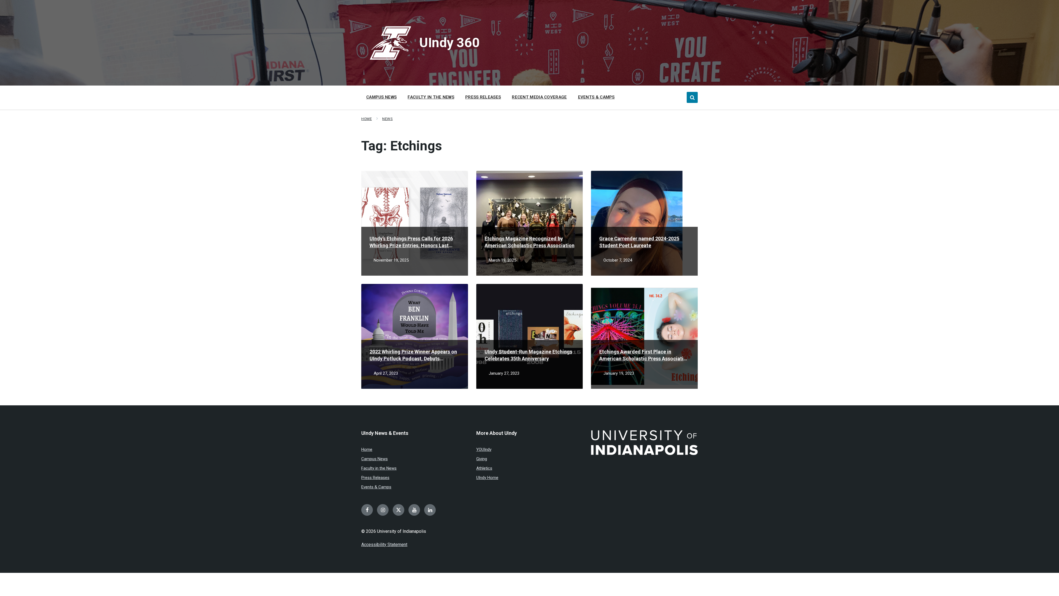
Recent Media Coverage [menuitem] (539, 97)
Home (366, 119)
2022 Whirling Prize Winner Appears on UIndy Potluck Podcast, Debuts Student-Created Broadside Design (413, 355)
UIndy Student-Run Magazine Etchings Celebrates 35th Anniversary (528, 355)
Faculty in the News (379, 468)
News (387, 119)
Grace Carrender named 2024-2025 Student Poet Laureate (639, 242)
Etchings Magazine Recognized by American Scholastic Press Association (529, 242)
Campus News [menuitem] (381, 97)
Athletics (484, 468)
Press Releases (375, 477)
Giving (481, 458)
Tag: (401, 146)
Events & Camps (376, 487)
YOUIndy (483, 449)
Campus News (374, 458)
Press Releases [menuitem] (483, 97)
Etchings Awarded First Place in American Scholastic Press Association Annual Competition (644, 355)
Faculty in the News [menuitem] (431, 97)
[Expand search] (692, 97)
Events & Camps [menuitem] (596, 97)
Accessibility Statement (384, 544)
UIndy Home (487, 477)
